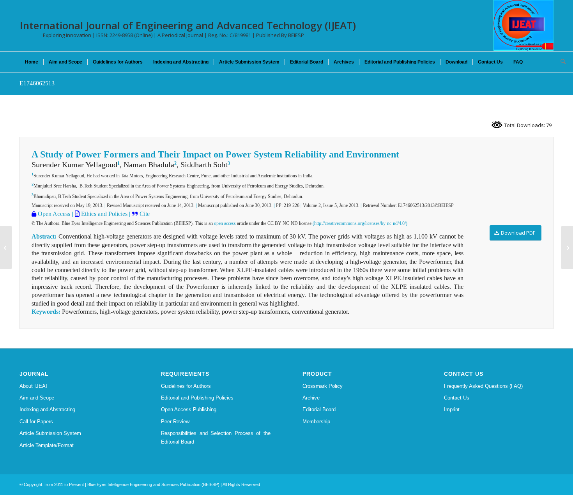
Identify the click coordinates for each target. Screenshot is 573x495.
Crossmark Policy (322, 386)
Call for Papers (36, 421)
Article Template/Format (46, 445)
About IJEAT (33, 386)
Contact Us (456, 398)
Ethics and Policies (103, 213)
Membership (316, 421)
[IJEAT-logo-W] (523, 25)
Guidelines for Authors (186, 386)
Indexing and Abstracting (47, 409)
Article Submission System (50, 433)
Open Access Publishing (188, 409)
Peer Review (175, 421)
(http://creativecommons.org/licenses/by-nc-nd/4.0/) (360, 223)
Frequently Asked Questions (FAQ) (483, 386)
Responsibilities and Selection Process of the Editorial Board (216, 437)
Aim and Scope (36, 398)
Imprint (452, 409)
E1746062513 (37, 83)
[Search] (560, 62)
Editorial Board (319, 409)
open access (225, 223)
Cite (145, 213)
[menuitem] (31, 62)
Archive (311, 398)
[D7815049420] (6, 247)
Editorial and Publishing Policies (197, 398)
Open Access (53, 213)
